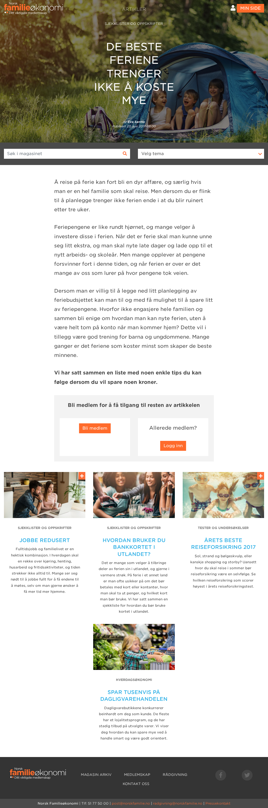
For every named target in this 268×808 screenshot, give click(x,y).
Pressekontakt (217, 803)
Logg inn (173, 445)
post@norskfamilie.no (131, 803)
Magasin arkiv (96, 775)
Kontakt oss (136, 784)
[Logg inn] (233, 7)
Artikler (134, 9)
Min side (250, 8)
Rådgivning (175, 775)
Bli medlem (94, 428)
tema (152, 153)
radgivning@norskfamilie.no (177, 803)
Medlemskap (137, 775)
